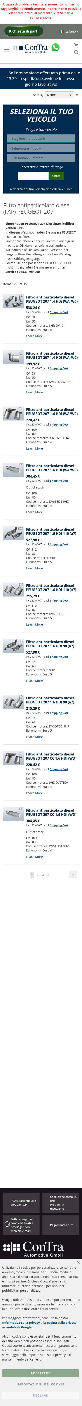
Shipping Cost (59, 312)
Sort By (38, 95)
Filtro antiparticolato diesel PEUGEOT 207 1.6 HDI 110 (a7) (51, 531)
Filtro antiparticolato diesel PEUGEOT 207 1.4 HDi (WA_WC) (52, 299)
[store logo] (30, 48)
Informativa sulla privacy (21, 1323)
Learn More (34, 336)
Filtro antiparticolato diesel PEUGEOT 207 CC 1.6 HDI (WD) (51, 756)
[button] (69, 31)
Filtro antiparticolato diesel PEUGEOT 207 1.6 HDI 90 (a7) (50, 643)
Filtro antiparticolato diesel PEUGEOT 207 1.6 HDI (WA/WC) (52, 411)
